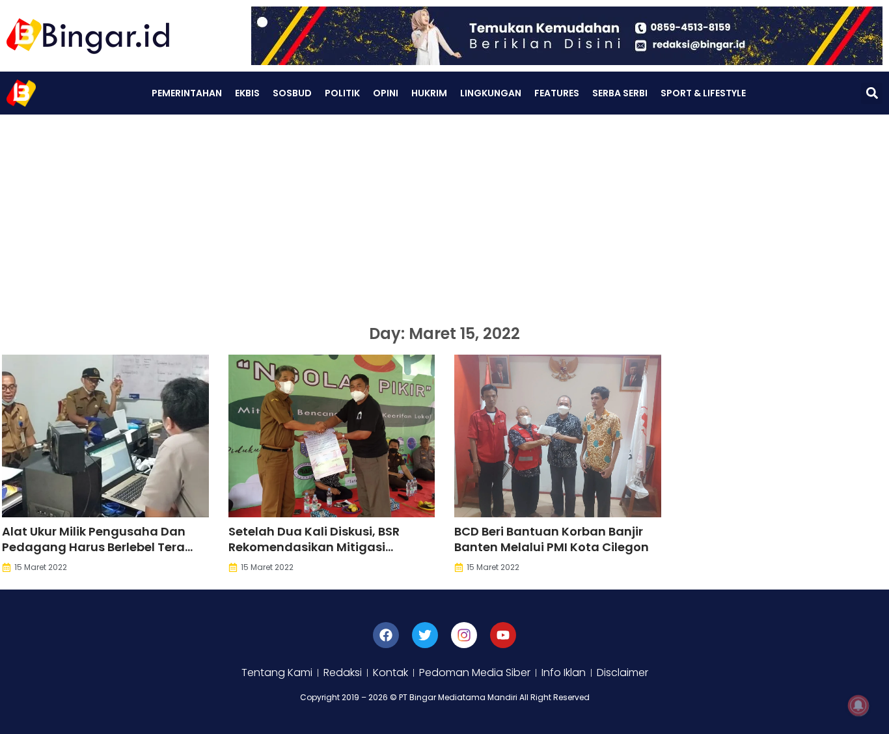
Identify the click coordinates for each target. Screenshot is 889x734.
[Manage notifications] (858, 705)
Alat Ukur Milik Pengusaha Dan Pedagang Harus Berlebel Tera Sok (93, 547)
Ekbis (247, 93)
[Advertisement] (444, 212)
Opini (385, 93)
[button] (871, 93)
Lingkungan (490, 93)
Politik (342, 93)
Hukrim (429, 93)
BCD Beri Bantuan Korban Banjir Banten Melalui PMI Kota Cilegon (551, 539)
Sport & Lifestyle (703, 93)
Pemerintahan (187, 93)
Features (556, 93)
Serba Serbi (620, 93)
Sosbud (292, 93)
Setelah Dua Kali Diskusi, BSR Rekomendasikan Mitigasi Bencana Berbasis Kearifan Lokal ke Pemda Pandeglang (326, 554)
